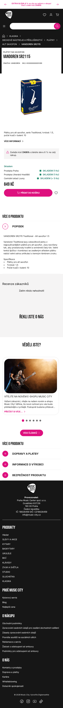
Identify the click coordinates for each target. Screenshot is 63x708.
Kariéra (5, 677)
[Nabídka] (5, 26)
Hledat (5, 535)
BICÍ (4, 558)
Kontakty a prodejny (12, 667)
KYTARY (6, 544)
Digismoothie (43, 695)
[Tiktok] (41, 701)
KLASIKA (13, 36)
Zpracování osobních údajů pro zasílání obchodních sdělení (30, 628)
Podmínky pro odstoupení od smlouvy (20, 651)
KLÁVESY (7, 562)
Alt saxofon (9, 44)
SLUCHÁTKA (8, 576)
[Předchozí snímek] (5, 4)
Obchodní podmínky (12, 623)
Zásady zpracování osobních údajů (19, 632)
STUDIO (6, 572)
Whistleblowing (9, 681)
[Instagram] (28, 701)
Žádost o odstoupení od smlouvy (18, 646)
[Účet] (51, 14)
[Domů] (3, 36)
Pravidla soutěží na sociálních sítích (19, 637)
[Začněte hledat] (57, 26)
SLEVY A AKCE (9, 539)
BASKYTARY (8, 548)
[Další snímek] (57, 4)
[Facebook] (22, 701)
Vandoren (11, 63)
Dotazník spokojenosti (12, 686)
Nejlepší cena (8, 607)
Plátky (51, 40)
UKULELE (6, 553)
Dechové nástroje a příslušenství (22, 40)
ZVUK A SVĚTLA (10, 567)
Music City (25, 695)
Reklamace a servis (11, 642)
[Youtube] (34, 701)
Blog (4, 602)
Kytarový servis (9, 597)
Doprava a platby (10, 672)
